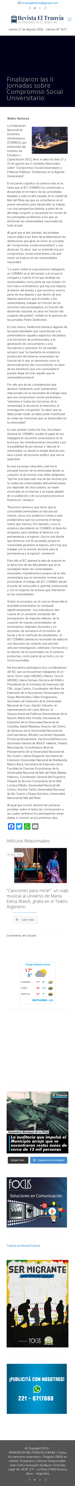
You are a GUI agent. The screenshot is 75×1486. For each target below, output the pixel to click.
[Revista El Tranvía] (37, 19)
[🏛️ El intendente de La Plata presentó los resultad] (37, 1122)
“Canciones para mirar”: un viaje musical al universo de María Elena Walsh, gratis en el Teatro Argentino (37, 898)
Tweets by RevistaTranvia (23, 1246)
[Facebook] (30, 8)
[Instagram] (45, 8)
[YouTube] (40, 8)
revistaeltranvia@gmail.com (40, 3)
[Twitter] (35, 8)
